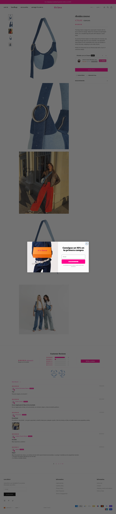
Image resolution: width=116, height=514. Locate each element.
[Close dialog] (86, 243)
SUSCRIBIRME (73, 261)
